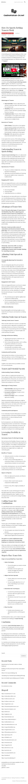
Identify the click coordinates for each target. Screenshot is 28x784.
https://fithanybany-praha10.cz (9, 732)
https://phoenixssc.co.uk (7, 747)
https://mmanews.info (7, 742)
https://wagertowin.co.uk (7, 704)
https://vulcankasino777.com (8, 693)
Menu (4, 2)
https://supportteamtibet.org (8, 727)
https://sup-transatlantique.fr (8, 758)
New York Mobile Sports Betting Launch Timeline (13, 678)
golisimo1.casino (5, 767)
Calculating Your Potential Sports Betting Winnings (13, 675)
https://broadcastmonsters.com (9, 740)
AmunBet (4, 765)
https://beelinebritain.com (8, 716)
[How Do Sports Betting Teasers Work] (14, 44)
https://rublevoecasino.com (8, 698)
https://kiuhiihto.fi (6, 755)
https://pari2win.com (6, 750)
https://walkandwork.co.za (8, 722)
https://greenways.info (7, 734)
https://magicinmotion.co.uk (8, 729)
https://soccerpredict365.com (8, 752)
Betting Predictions (7, 33)
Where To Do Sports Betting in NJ (9, 673)
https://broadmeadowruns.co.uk (9, 724)
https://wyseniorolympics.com (9, 709)
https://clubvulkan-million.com (9, 696)
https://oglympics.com (7, 714)
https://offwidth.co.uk (7, 737)
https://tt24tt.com (6, 711)
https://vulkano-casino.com (8, 701)
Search (3, 653)
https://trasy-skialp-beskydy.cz (9, 719)
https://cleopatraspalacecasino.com (10, 706)
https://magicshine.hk (7, 745)
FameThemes (23, 781)
